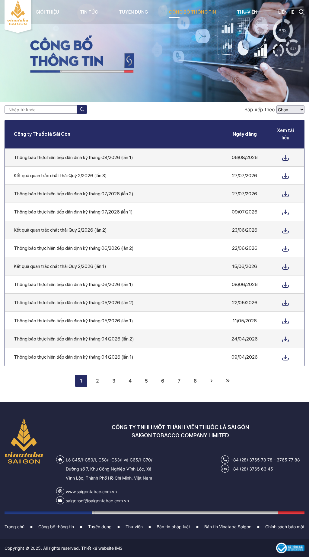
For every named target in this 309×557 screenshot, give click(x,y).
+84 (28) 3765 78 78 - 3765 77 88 (265, 459)
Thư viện (134, 526)
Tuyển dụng (100, 526)
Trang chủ (14, 526)
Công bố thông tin (56, 526)
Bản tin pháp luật (173, 526)
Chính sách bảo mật (284, 526)
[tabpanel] (154, 51)
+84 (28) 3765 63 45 (252, 468)
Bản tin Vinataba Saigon (227, 526)
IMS (119, 548)
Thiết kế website (97, 548)
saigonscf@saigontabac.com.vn (97, 500)
